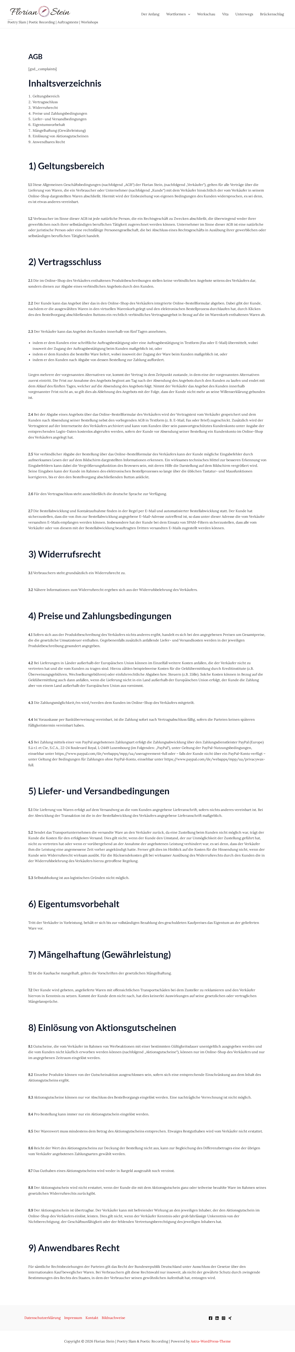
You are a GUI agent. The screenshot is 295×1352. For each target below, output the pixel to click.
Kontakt (92, 1318)
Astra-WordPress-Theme (211, 1341)
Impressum (73, 1318)
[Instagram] (223, 1318)
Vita (225, 14)
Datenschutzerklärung (42, 1318)
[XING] (230, 1318)
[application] (188, 14)
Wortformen (176, 14)
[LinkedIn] (217, 1318)
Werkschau (206, 14)
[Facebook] (211, 1318)
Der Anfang (150, 14)
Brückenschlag (272, 14)
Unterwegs (244, 14)
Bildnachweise (113, 1318)
